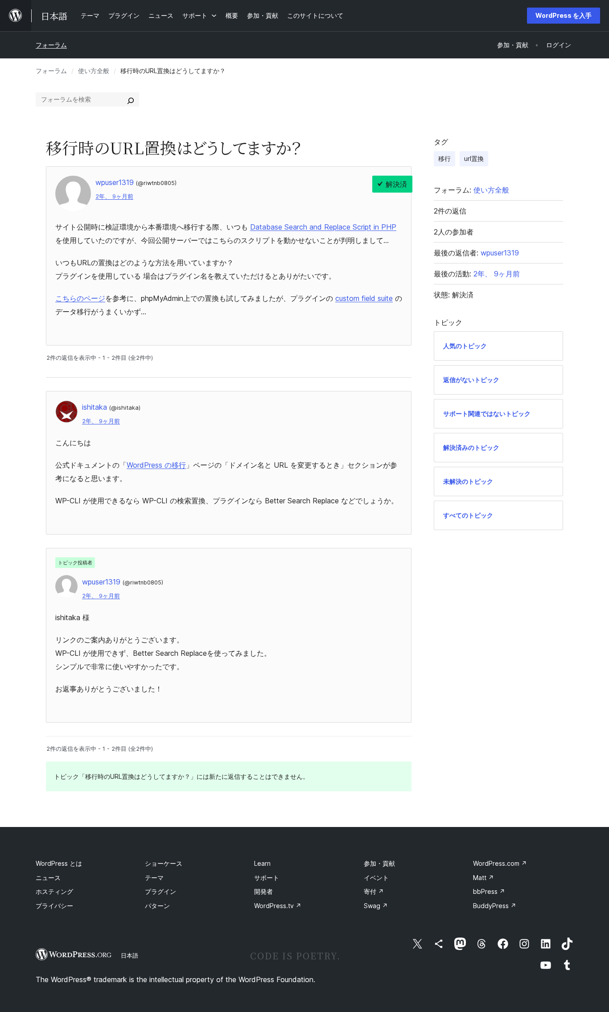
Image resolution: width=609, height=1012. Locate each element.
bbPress (489, 891)
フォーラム (51, 45)
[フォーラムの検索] (130, 99)
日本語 (129, 955)
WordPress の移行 (156, 465)
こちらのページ (80, 298)
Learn (262, 863)
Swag (376, 905)
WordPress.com (500, 863)
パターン (157, 905)
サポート (266, 877)
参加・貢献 (379, 863)
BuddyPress (494, 905)
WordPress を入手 (563, 15)
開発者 (263, 891)
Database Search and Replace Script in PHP (323, 226)
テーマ (154, 877)
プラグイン (160, 891)
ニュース (48, 877)
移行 (444, 158)
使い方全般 (93, 70)
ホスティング (54, 891)
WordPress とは (59, 863)
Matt (483, 877)
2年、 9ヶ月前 (114, 196)
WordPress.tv (277, 905)
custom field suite (364, 298)
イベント (376, 877)
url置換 (474, 158)
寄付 (374, 891)
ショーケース (163, 863)
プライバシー (54, 905)
